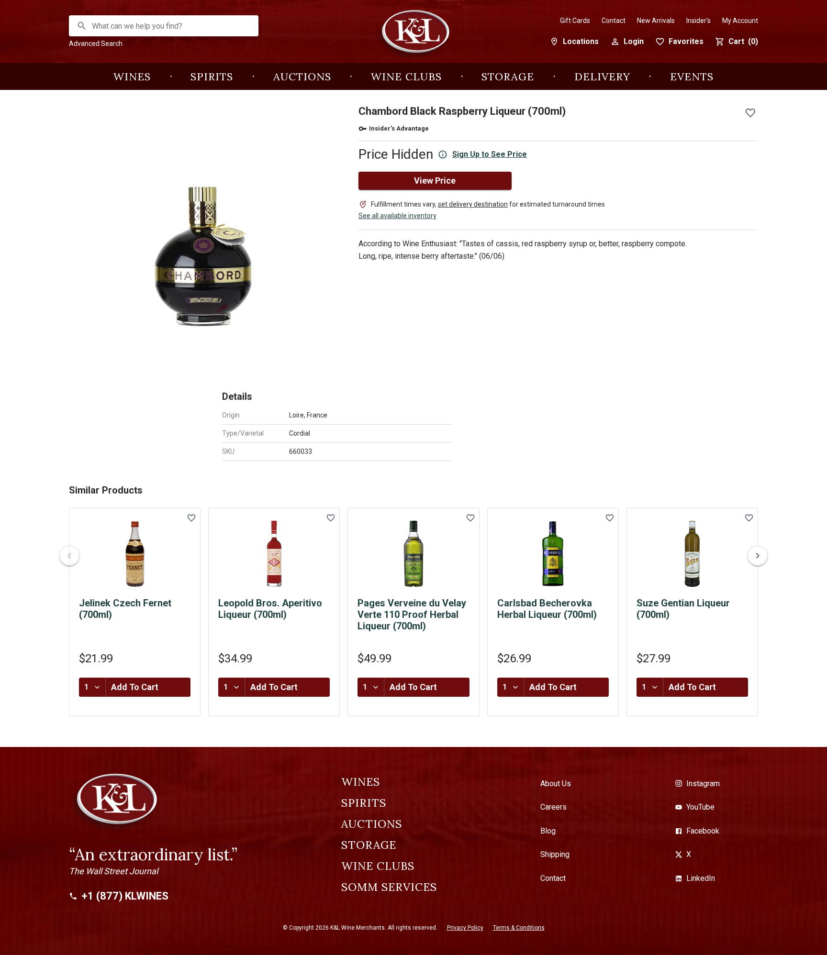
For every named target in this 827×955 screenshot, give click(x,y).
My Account (740, 20)
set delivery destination (473, 204)
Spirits (211, 76)
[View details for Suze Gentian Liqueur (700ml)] (692, 554)
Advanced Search (96, 43)
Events (692, 76)
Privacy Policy (465, 927)
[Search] (82, 26)
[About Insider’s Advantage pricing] (442, 154)
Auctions (302, 76)
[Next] (758, 556)
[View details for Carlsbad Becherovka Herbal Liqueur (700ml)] (553, 554)
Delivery (602, 76)
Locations (581, 41)
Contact (614, 20)
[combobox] (164, 26)
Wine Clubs (406, 76)
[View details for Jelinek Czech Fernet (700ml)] (134, 554)
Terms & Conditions (519, 927)
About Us (555, 783)
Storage (507, 76)
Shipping (555, 854)
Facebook (702, 830)
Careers (553, 807)
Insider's (698, 20)
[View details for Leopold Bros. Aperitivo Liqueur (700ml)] (274, 554)
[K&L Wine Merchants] (413, 37)
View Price (435, 181)
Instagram (703, 783)
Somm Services (389, 887)
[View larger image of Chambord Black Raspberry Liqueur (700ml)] (202, 234)
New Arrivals (656, 20)
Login (634, 41)
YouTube (700, 807)
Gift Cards (575, 20)
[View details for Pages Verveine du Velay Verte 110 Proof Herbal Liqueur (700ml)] (413, 554)
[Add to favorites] (750, 113)
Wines (132, 76)
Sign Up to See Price (489, 154)
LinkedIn (700, 878)
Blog (548, 830)
